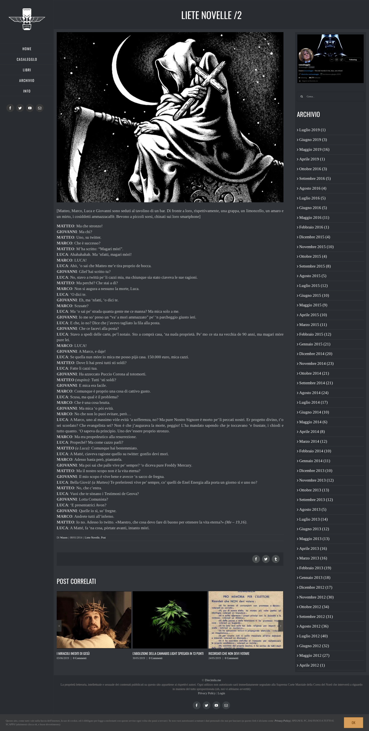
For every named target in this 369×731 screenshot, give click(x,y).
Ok (353, 722)
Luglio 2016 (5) (312, 198)
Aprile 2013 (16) (313, 548)
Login (221, 693)
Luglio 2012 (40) (313, 636)
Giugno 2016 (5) (313, 207)
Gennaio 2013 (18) (314, 577)
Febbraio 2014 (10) (315, 451)
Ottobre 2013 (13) (314, 490)
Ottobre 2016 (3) (313, 169)
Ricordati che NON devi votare (153, 653)
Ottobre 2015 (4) (313, 256)
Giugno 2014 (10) (314, 412)
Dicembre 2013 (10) (315, 470)
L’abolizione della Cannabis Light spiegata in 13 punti (92, 653)
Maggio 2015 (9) (313, 305)
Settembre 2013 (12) (316, 499)
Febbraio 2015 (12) (315, 334)
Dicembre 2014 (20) (315, 353)
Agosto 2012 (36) (313, 626)
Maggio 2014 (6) (313, 422)
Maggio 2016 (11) (314, 217)
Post (103, 537)
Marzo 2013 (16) (313, 558)
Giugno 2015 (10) (314, 295)
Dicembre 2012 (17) (315, 587)
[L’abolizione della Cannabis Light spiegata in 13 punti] (94, 619)
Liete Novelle (92, 537)
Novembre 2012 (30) (316, 597)
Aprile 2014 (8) (312, 431)
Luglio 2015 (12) (313, 285)
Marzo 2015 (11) (313, 324)
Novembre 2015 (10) (316, 246)
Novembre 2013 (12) (316, 480)
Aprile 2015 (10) (313, 315)
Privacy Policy (207, 693)
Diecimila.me (213, 680)
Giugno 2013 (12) (314, 529)
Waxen (63, 537)
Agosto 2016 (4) (312, 188)
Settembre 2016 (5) (315, 178)
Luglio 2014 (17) (313, 402)
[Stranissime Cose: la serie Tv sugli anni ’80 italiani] (246, 619)
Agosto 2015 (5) (312, 275)
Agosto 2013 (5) (312, 509)
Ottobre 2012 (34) (314, 606)
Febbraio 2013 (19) (315, 568)
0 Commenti (79, 658)
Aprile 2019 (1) (312, 159)
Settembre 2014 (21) (316, 383)
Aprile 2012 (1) (312, 665)
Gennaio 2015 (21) (314, 344)
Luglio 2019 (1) (312, 130)
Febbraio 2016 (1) (314, 227)
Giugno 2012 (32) (314, 645)
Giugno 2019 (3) (313, 139)
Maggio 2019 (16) (314, 149)
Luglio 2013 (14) (313, 519)
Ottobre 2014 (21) (314, 373)
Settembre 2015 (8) (315, 266)
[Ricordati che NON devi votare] (170, 619)
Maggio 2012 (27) (314, 655)
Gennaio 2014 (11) (314, 460)
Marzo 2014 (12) (313, 441)
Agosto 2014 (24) (313, 392)
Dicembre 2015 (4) (314, 237)
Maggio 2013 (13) (314, 538)
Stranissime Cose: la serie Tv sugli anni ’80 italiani (243, 653)
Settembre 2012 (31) (316, 616)
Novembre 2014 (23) (316, 363)
